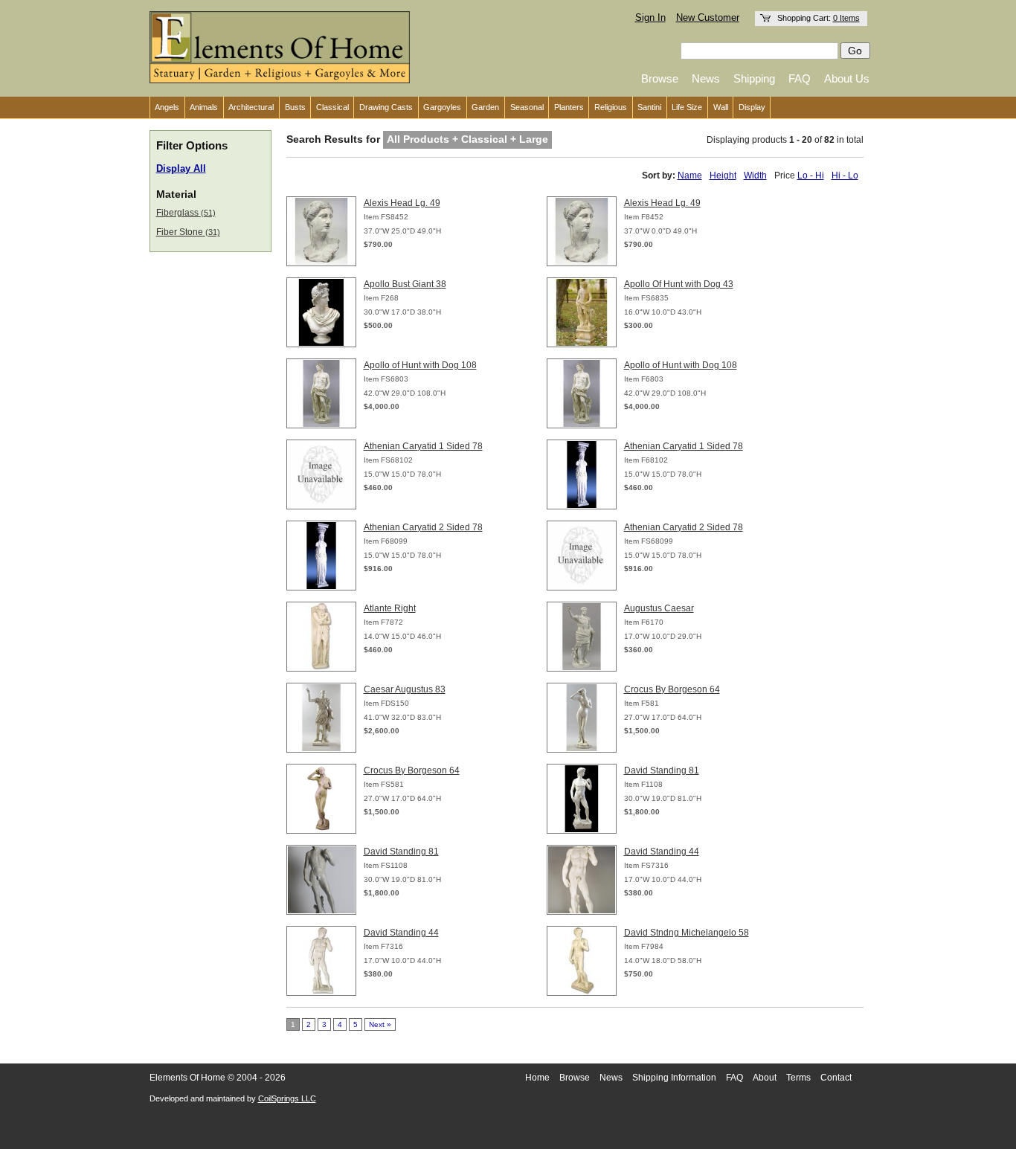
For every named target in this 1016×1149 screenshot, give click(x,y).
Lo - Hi (810, 175)
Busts (295, 107)
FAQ (799, 78)
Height (723, 175)
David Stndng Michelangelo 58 (686, 932)
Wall (720, 107)
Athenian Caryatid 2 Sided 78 (423, 527)
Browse (659, 78)
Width (755, 175)
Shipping (754, 78)
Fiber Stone (188, 232)
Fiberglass (186, 212)
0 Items (846, 17)
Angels (167, 107)
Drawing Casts (386, 107)
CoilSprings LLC (287, 1098)
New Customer (707, 18)
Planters (569, 107)
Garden (485, 107)
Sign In (650, 18)
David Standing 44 (661, 851)
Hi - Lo (845, 175)
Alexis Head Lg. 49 (402, 203)
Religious (610, 107)
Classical (332, 107)
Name (690, 175)
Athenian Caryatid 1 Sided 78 (423, 446)
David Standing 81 (661, 770)
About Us (846, 78)
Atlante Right (390, 608)
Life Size (687, 107)
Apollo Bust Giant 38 (405, 284)
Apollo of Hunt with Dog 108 (420, 365)
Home (537, 1077)
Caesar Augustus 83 (405, 689)
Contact (836, 1077)
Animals (204, 107)
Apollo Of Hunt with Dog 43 (678, 284)
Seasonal (527, 107)
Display (752, 107)
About (765, 1077)
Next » (380, 1024)
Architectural (251, 107)
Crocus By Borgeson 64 (672, 689)
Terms (798, 1077)
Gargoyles (442, 107)
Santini (649, 107)
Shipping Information (674, 1077)
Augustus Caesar (659, 608)
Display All (181, 169)
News (706, 78)
